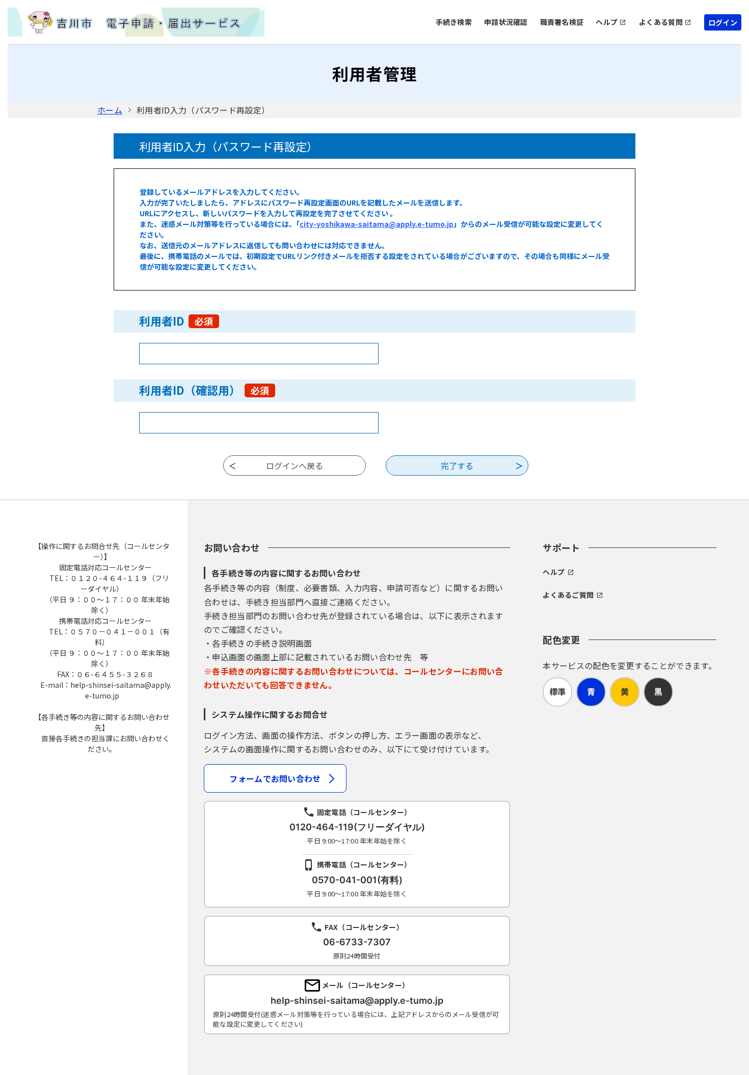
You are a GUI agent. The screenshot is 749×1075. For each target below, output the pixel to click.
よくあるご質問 (568, 595)
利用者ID (176, 320)
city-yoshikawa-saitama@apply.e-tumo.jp (376, 224)
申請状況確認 (506, 22)
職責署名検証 (562, 22)
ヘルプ (607, 22)
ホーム (109, 110)
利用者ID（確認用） (204, 390)
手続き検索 (454, 22)
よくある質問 (661, 22)
